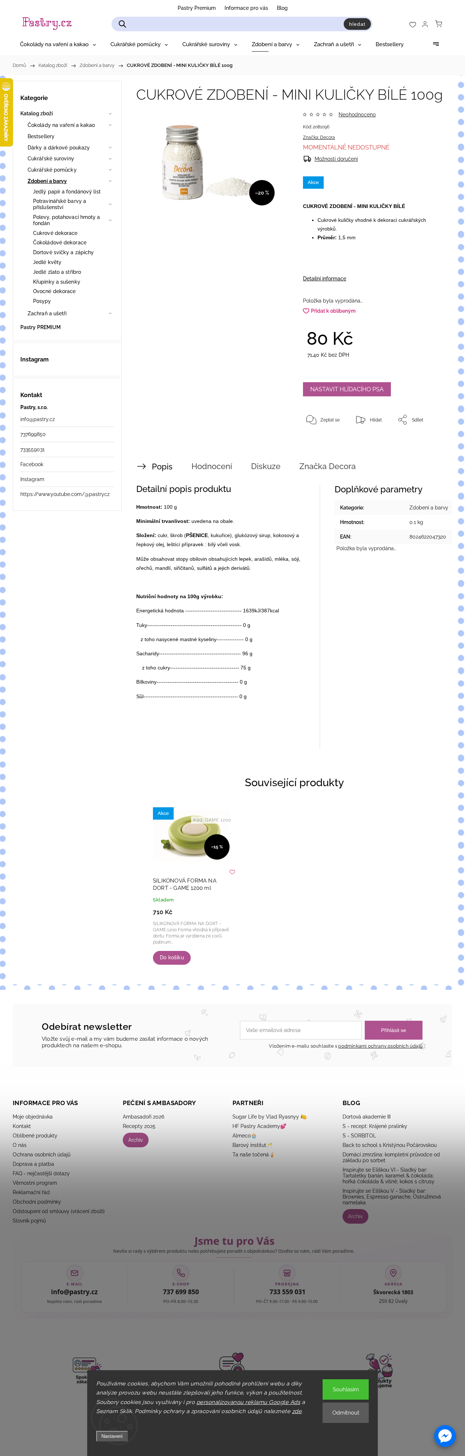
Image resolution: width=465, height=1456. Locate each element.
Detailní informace (324, 278)
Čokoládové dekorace (59, 242)
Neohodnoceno (357, 114)
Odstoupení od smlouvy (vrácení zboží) (59, 1211)
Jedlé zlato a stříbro (57, 272)
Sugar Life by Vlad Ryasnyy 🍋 (269, 1117)
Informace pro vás (246, 8)
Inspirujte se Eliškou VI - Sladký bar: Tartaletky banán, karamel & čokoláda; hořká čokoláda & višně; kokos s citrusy (388, 1175)
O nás (20, 1145)
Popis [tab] (162, 466)
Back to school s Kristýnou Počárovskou (390, 1145)
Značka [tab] (327, 466)
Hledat (357, 24)
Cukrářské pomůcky (52, 170)
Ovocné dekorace (54, 291)
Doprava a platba (33, 1164)
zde (297, 1411)
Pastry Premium (197, 8)
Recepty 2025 (139, 1126)
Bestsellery (41, 136)
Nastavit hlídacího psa (347, 389)
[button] (445, 1436)
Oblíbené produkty (35, 1136)
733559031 (32, 449)
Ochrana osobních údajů (41, 1154)
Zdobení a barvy (47, 181)
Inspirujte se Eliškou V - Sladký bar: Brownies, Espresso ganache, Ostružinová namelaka (392, 1196)
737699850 (33, 434)
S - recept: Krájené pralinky (375, 1126)
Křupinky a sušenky (56, 282)
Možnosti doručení (336, 159)
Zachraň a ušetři (47, 313)
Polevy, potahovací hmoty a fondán (66, 220)
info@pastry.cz (37, 419)
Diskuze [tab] (265, 466)
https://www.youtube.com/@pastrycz (65, 494)
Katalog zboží (36, 113)
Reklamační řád (31, 1192)
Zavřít (428, 443)
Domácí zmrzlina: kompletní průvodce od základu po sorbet (391, 1157)
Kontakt (22, 1126)
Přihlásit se (393, 1030)
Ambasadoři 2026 (143, 1117)
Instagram (32, 479)
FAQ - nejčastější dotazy (41, 1173)
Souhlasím (346, 1389)
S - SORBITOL (359, 1136)
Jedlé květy (47, 262)
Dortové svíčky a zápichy (63, 252)
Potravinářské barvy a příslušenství (59, 204)
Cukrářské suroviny (51, 158)
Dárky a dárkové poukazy (59, 148)
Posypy (42, 301)
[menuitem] (58, 44)
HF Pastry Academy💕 (259, 1126)
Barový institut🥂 (252, 1145)
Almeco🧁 (244, 1136)
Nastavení (112, 1436)
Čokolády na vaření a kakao (61, 125)
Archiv (135, 1140)
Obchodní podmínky (37, 1202)
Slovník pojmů (29, 1221)
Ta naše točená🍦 (253, 1154)
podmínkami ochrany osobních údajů (380, 1046)
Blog (282, 8)
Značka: (319, 137)
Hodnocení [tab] (211, 466)
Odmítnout (345, 1412)
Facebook (31, 464)
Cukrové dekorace (55, 233)
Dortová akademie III (367, 1117)
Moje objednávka (33, 1117)
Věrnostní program (35, 1183)
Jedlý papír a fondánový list (67, 192)
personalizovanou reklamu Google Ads (248, 1402)
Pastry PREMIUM (40, 327)
